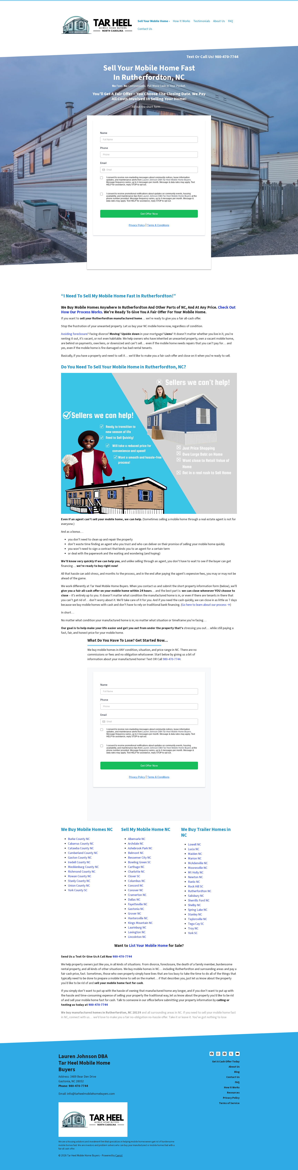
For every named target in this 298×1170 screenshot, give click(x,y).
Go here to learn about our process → (206, 605)
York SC (192, 933)
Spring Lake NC (197, 910)
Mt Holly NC (195, 872)
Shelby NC (194, 905)
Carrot (119, 1155)
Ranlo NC (194, 882)
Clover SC (134, 876)
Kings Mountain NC (140, 923)
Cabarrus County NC (81, 843)
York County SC (77, 890)
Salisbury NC (196, 896)
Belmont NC (136, 853)
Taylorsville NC (197, 919)
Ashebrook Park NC (140, 848)
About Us (219, 21)
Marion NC (194, 858)
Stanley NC (195, 914)
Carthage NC (136, 867)
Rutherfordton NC (199, 891)
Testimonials (201, 21)
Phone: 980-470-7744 (73, 1086)
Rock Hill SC (195, 886)
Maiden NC (195, 854)
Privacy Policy (231, 1098)
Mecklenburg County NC (83, 867)
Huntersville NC (138, 918)
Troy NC (193, 928)
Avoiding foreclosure (74, 334)
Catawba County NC (81, 848)
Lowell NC (194, 844)
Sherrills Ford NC (198, 900)
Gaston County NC (80, 857)
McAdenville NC (198, 863)
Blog (237, 1072)
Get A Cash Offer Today (226, 1061)
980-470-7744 (226, 57)
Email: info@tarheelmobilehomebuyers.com (86, 1094)
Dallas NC (134, 899)
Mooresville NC (197, 868)
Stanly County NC (79, 881)
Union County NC (79, 885)
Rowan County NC (79, 876)
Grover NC (134, 913)
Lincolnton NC (137, 937)
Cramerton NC (137, 895)
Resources (233, 1093)
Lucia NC (193, 849)
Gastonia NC (136, 909)
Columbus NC (136, 881)
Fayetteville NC (137, 904)
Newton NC (195, 877)
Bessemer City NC (139, 857)
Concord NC (135, 885)
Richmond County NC (81, 871)
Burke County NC (79, 839)
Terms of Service (229, 1103)
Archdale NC (135, 843)
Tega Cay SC (196, 924)
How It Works (181, 21)
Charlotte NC (136, 871)
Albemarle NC (136, 839)
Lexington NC (136, 932)
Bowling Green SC (139, 862)
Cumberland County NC (83, 853)
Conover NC (135, 890)
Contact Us (145, 29)
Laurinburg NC (137, 927)
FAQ (230, 21)
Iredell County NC (79, 862)
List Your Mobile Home (148, 945)
